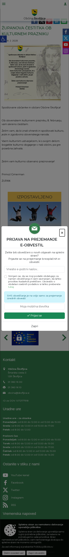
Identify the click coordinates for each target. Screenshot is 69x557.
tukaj (11, 286)
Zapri (34, 326)
